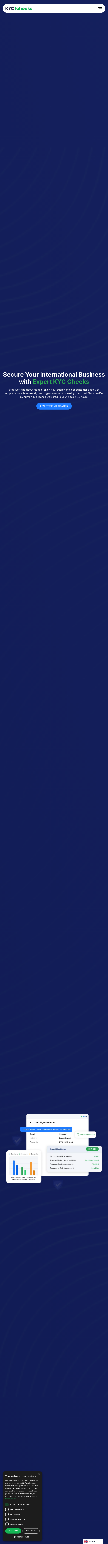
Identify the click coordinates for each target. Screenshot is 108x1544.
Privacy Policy (10, 1499)
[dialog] (22, 1506)
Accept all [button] (13, 1531)
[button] (100, 8)
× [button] (39, 1474)
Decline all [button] (31, 1531)
